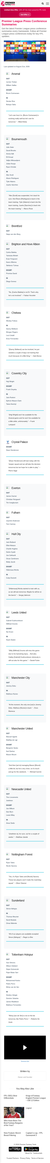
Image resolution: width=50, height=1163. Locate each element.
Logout (29, 1108)
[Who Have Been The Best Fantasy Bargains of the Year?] (14, 1112)
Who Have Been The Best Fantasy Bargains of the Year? (13, 1123)
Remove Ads (25, 1061)
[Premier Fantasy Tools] (8, 3)
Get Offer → (25, 15)
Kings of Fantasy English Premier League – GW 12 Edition (36, 1098)
